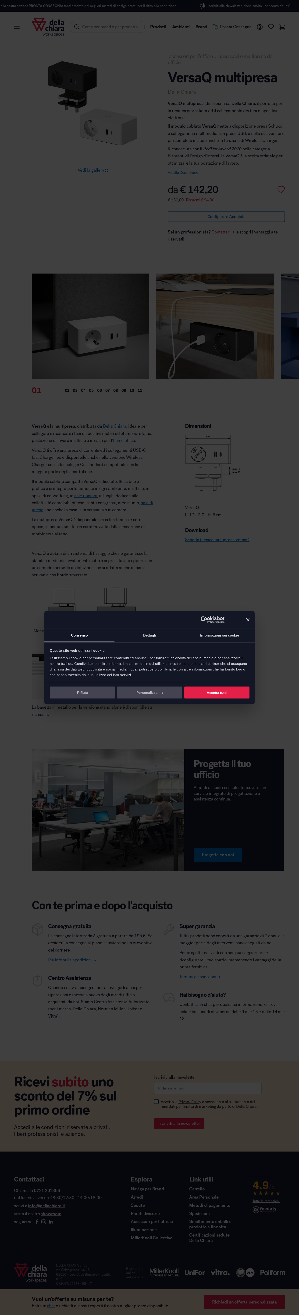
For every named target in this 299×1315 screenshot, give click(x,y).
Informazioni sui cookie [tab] (219, 635)
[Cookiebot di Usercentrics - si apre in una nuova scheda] (204, 619)
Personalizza (146, 693)
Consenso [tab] (79, 635)
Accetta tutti (217, 693)
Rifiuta (82, 693)
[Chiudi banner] (247, 620)
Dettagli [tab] (149, 635)
